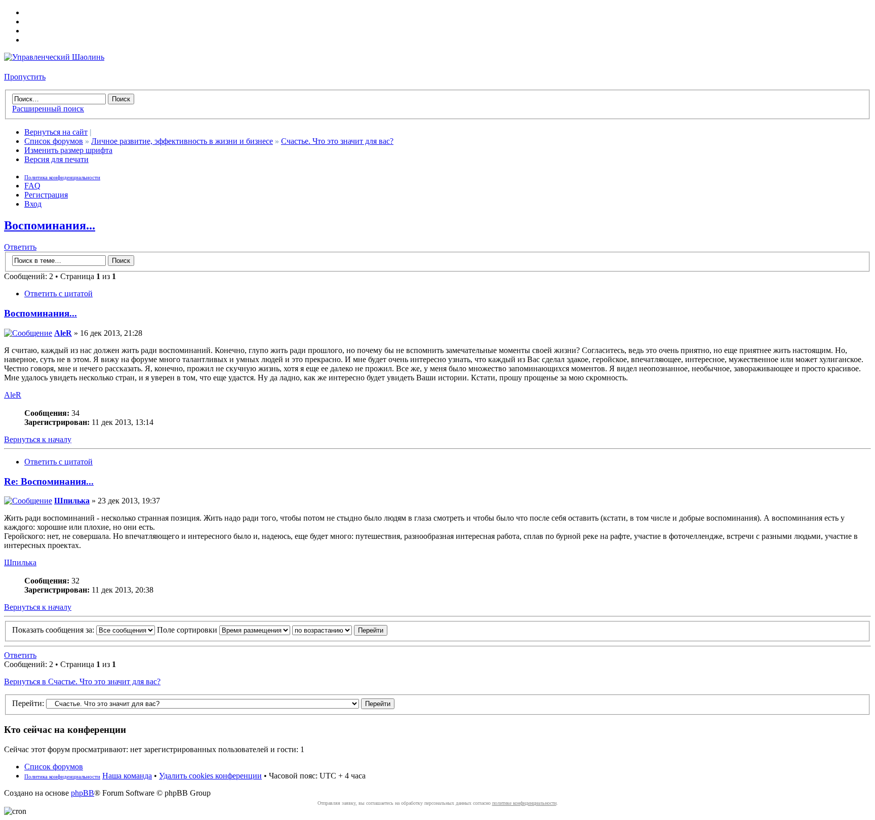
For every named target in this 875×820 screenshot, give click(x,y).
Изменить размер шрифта (68, 150)
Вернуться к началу (37, 439)
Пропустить (25, 76)
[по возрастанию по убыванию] (339, 630)
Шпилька (72, 500)
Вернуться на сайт (56, 132)
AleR (63, 333)
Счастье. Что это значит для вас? (337, 141)
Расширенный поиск (48, 108)
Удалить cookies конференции (210, 775)
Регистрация (46, 194)
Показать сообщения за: (54, 630)
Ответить (20, 247)
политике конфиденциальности (524, 803)
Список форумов (53, 141)
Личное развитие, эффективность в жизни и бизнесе (182, 141)
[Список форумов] (54, 57)
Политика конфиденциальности (62, 177)
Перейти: (28, 703)
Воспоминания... (49, 225)
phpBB (82, 793)
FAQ (32, 185)
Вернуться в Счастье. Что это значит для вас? (82, 681)
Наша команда (127, 775)
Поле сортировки (188, 630)
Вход (33, 204)
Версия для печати (56, 159)
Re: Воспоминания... (49, 481)
